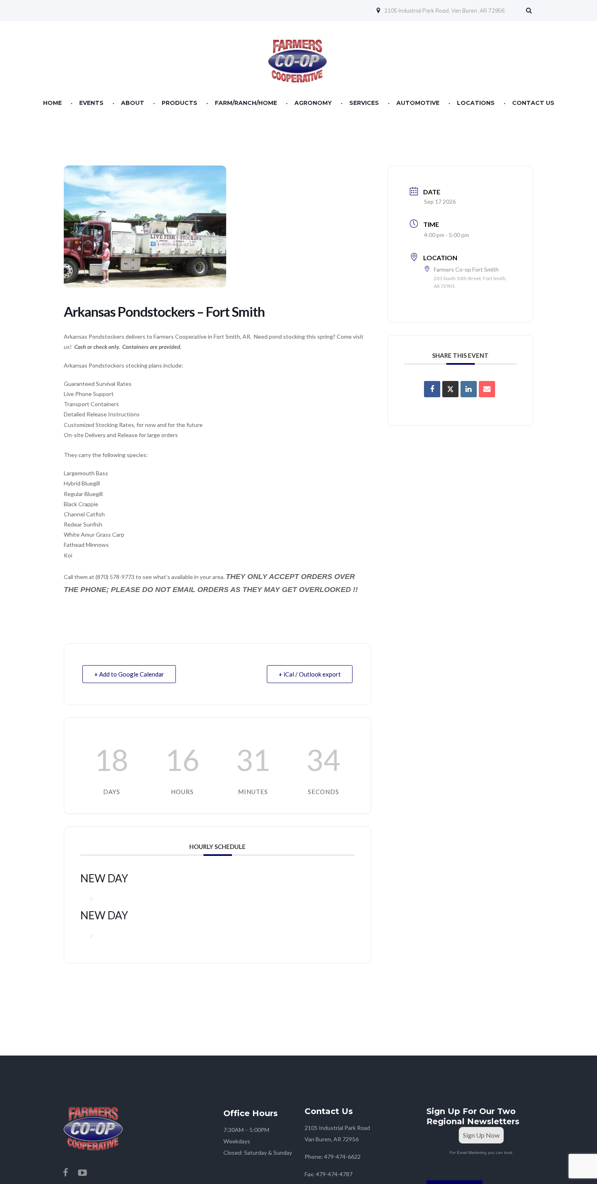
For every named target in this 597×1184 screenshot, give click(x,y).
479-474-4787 (334, 1174)
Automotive (417, 103)
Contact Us (533, 103)
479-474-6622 (342, 1156)
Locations (476, 103)
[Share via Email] (487, 389)
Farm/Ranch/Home (246, 103)
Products (179, 103)
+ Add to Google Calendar (129, 674)
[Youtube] (82, 1172)
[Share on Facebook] (432, 389)
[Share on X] (450, 389)
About (132, 103)
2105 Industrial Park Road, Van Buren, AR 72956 (444, 10)
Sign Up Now (481, 1135)
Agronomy (313, 103)
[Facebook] (65, 1172)
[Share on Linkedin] (469, 389)
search (531, 11)
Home (52, 103)
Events (91, 103)
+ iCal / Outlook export (310, 674)
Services (364, 103)
